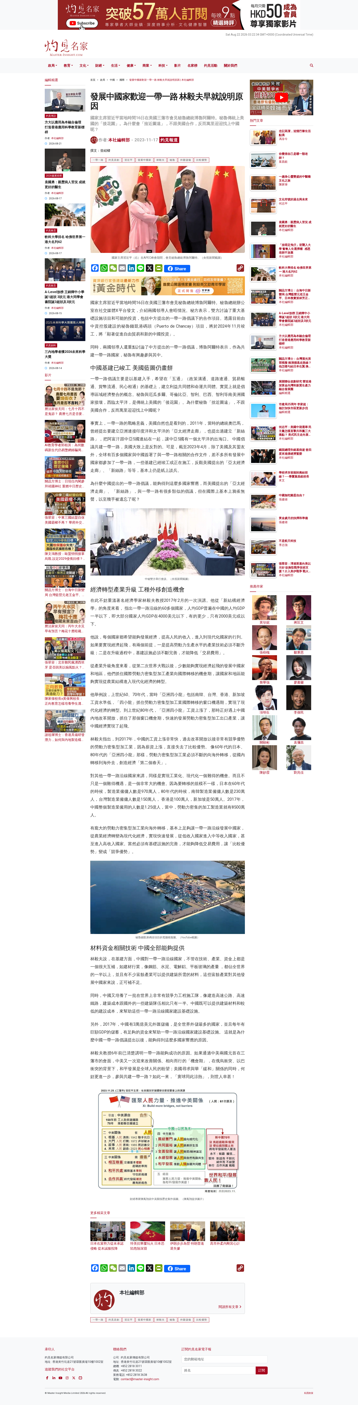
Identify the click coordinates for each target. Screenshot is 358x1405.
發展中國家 (144, 160)
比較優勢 (201, 160)
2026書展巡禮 (54, 175)
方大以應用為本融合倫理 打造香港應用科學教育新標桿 (65, 127)
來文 (282, 480)
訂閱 (261, 1370)
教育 (67, 65)
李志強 (283, 545)
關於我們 (230, 65)
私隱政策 (308, 1393)
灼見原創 (114, 160)
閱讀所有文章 (229, 1307)
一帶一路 (98, 160)
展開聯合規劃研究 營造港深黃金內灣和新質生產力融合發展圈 (295, 385)
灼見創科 (51, 345)
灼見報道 (169, 139)
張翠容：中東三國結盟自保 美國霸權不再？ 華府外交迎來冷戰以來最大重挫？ (65, 522)
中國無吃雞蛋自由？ (292, 495)
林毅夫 (160, 160)
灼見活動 (210, 65)
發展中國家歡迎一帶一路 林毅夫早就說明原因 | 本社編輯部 (161, 79)
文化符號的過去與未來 (293, 199)
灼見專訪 (51, 115)
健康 (130, 65)
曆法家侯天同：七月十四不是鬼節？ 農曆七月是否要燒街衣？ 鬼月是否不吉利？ (65, 414)
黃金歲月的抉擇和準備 (293, 518)
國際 (122, 79)
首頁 (92, 79)
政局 (51, 65)
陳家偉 (283, 184)
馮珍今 (283, 139)
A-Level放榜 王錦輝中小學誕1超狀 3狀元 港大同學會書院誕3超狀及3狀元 (64, 297)
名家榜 (192, 65)
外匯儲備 (185, 160)
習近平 (129, 160)
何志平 (283, 203)
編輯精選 (284, 393)
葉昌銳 (283, 161)
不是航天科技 (287, 541)
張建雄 (283, 499)
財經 (98, 65)
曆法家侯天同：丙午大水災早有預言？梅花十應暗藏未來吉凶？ (65, 631)
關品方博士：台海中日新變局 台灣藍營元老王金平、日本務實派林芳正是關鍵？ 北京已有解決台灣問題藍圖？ (295, 298)
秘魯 (172, 160)
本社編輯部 (119, 139)
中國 (112, 79)
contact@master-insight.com (140, 1379)
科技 (161, 65)
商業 (146, 65)
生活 (114, 65)
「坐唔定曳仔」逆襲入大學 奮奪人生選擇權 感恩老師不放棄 (295, 248)
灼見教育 (51, 230)
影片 (177, 65)
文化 (83, 65)
